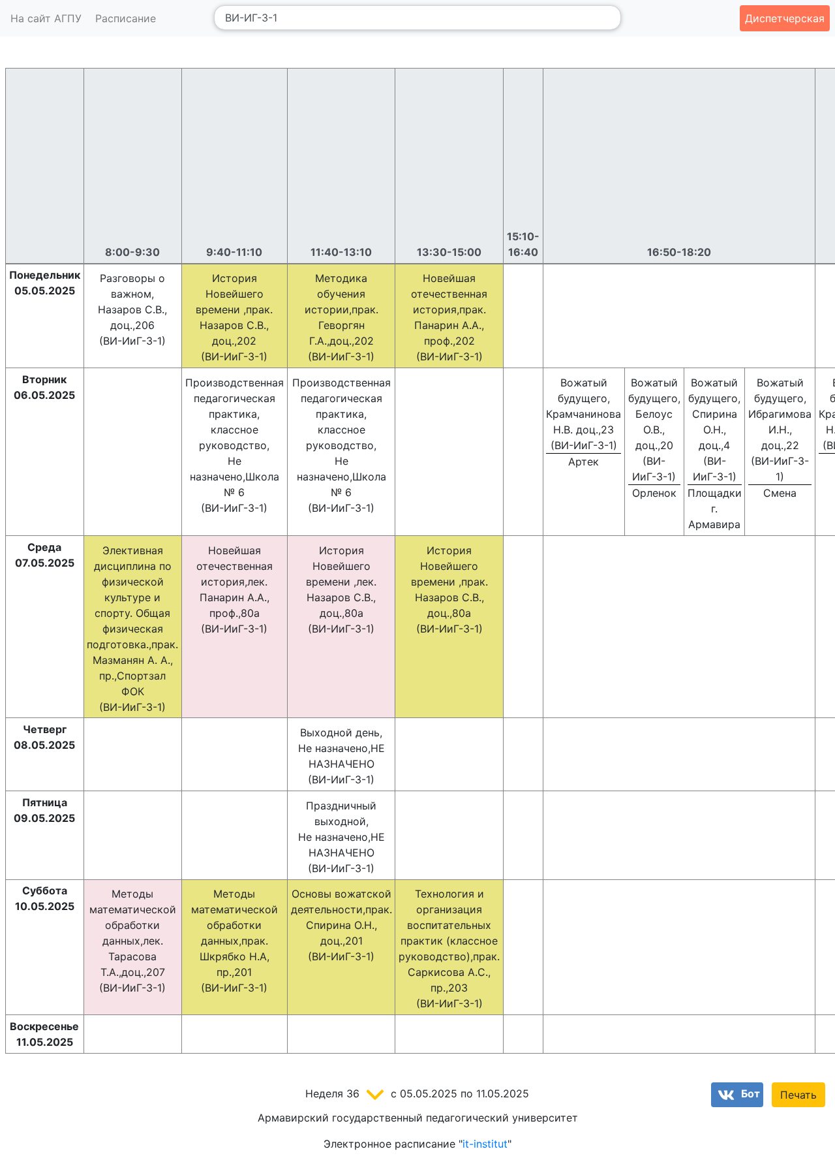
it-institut (485, 1143)
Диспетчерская (785, 18)
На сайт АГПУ (46, 18)
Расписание (125, 18)
